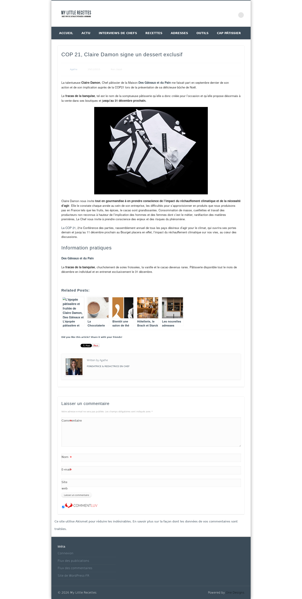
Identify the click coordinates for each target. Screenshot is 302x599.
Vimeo (219, 14)
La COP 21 (68, 227)
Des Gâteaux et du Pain (154, 82)
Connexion (65, 553)
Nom (67, 457)
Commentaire (67, 421)
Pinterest (211, 14)
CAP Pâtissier (229, 33)
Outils (202, 33)
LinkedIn (234, 14)
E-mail (67, 470)
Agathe (73, 69)
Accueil (66, 33)
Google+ (226, 14)
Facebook (196, 14)
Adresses (179, 33)
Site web (65, 485)
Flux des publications (73, 560)
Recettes (153, 33)
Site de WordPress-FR (73, 575)
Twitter (204, 14)
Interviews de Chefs (118, 33)
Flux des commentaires (75, 568)
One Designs (235, 592)
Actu (85, 33)
